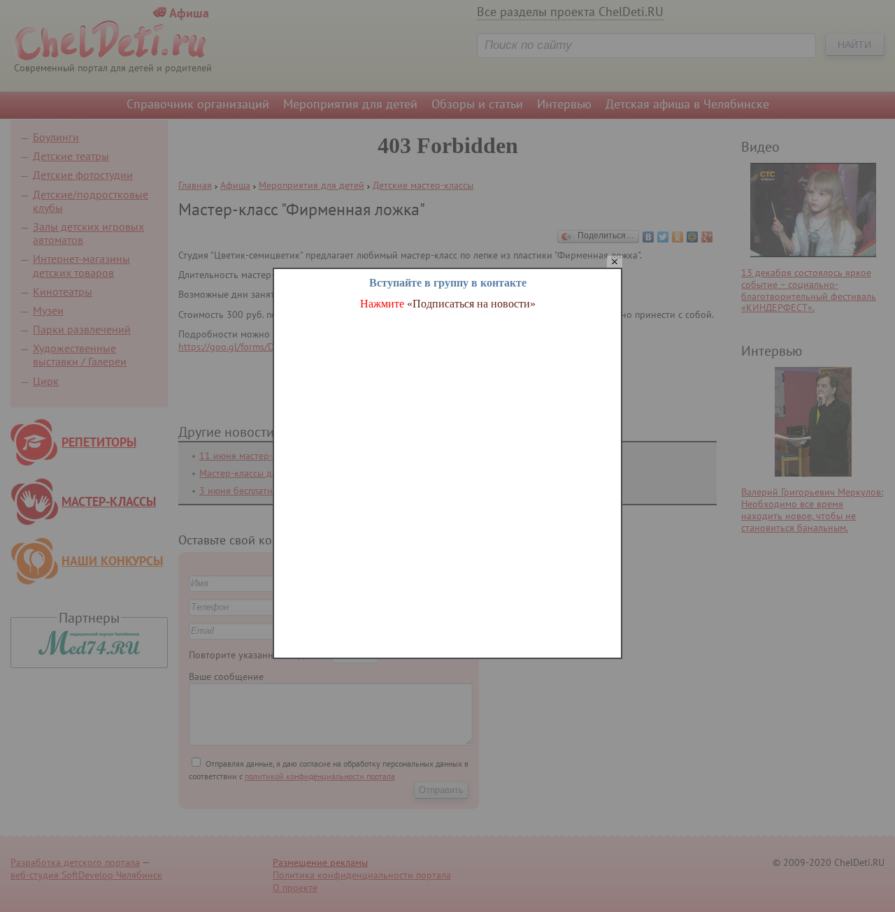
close (614, 262)
